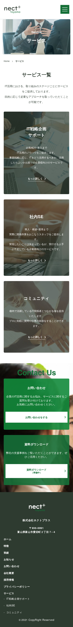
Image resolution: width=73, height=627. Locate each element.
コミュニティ (14, 612)
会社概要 (9, 573)
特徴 (6, 545)
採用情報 (9, 579)
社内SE (10, 605)
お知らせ (9, 559)
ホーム (8, 539)
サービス (9, 593)
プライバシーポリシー (17, 586)
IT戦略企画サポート (18, 598)
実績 (6, 552)
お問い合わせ (11, 566)
